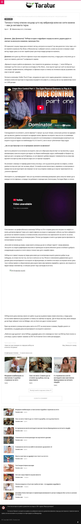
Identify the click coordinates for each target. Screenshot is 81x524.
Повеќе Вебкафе (26, 353)
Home (6, 16)
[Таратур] (40, 2)
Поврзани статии (11, 353)
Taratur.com (19, 412)
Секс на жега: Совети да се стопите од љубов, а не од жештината (39, 378)
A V (7, 29)
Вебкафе (12, 16)
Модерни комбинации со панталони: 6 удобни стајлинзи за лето (14, 378)
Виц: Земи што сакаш (69, 344)
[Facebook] (77, 522)
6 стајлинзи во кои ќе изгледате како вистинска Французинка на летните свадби (64, 379)
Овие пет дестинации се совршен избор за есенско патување (19, 345)
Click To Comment (40, 398)
